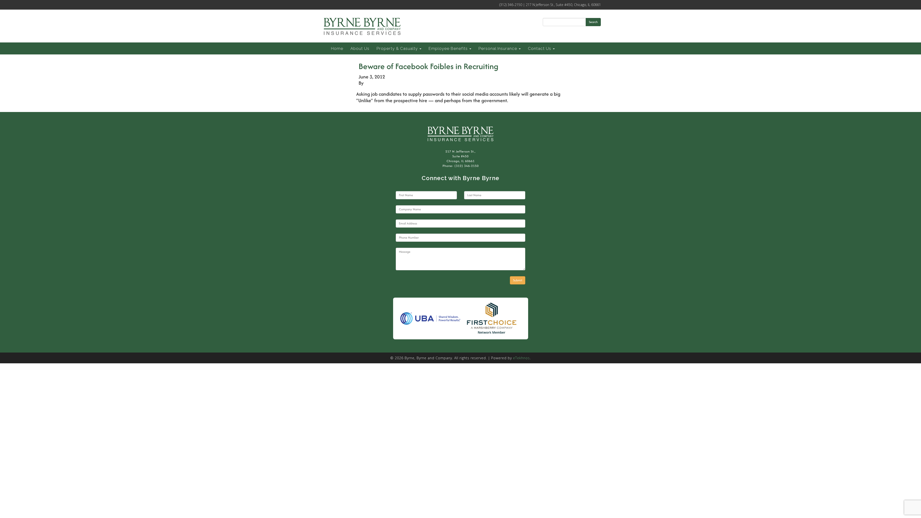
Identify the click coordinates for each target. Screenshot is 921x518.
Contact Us (540, 48)
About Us (359, 48)
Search (593, 22)
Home (337, 48)
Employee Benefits (449, 48)
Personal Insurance (498, 48)
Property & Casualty (398, 48)
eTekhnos (521, 358)
